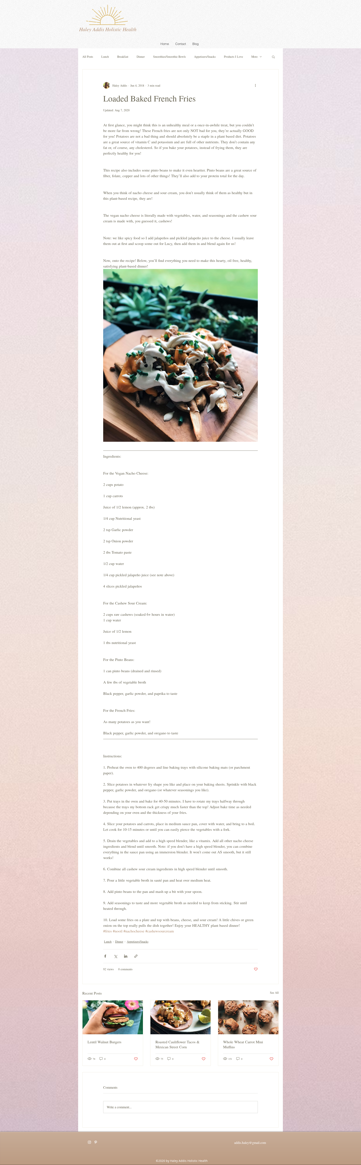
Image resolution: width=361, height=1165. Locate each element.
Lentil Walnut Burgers (104, 1041)
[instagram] (89, 1142)
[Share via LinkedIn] (126, 956)
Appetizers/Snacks (205, 57)
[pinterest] (96, 1142)
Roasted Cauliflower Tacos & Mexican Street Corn (177, 1044)
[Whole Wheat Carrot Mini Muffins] (248, 1017)
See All (274, 993)
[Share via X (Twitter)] (115, 956)
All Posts (87, 57)
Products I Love (233, 57)
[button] (273, 56)
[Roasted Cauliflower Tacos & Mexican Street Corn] (180, 1017)
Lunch (105, 57)
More (254, 57)
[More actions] (255, 85)
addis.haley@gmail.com (250, 1142)
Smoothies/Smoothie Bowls (169, 57)
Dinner (141, 57)
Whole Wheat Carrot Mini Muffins (243, 1044)
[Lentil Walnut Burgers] (113, 1017)
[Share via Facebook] (105, 956)
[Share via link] (136, 956)
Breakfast (122, 57)
